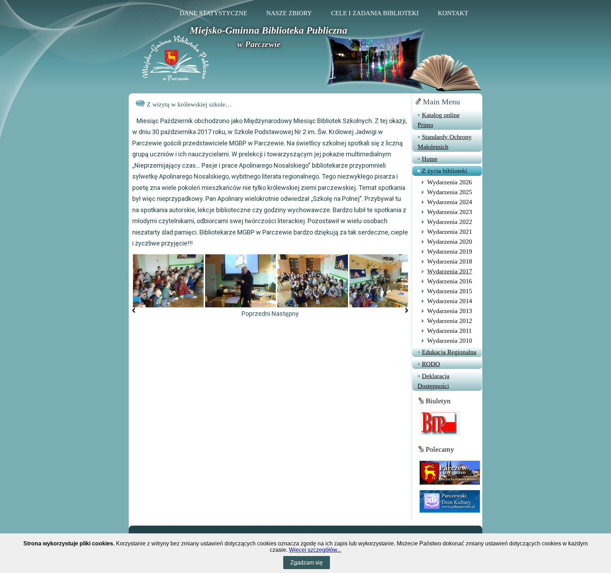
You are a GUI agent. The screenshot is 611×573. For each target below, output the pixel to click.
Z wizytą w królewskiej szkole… (189, 104)
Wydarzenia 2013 (449, 310)
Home (429, 158)
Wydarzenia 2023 (449, 211)
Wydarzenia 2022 (449, 221)
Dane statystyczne (213, 13)
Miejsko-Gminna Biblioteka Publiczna (268, 30)
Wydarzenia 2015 (449, 291)
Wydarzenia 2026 (449, 182)
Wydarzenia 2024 (449, 202)
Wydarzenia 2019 (449, 251)
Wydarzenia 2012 (449, 320)
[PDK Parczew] (450, 501)
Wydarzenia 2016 (449, 281)
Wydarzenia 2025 (449, 192)
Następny (285, 313)
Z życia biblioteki (444, 170)
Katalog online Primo (439, 119)
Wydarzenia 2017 (449, 271)
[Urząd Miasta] (450, 472)
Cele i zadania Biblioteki (375, 13)
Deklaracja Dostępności (433, 380)
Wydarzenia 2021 (449, 231)
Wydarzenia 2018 (449, 261)
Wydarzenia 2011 (449, 330)
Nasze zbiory (289, 13)
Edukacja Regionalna (449, 351)
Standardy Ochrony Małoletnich (445, 141)
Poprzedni (256, 313)
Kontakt (453, 13)
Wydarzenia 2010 (449, 340)
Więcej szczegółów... (315, 550)
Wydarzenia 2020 (449, 241)
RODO (431, 363)
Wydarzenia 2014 (449, 301)
